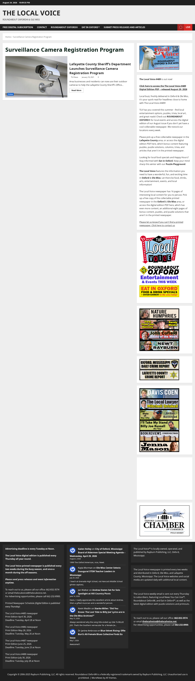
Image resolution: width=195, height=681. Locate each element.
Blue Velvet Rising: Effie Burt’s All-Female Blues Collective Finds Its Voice (97, 634)
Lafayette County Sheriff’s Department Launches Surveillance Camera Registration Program (36, 77)
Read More (77, 90)
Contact (42, 27)
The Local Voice (31, 12)
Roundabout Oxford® (64, 27)
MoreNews (97, 677)
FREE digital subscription (18, 27)
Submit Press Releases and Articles (124, 27)
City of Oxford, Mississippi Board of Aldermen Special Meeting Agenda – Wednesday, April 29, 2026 (97, 552)
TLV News (74, 77)
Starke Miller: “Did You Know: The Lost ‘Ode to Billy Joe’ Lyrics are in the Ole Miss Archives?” (97, 612)
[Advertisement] (164, 478)
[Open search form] (174, 27)
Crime (10, 94)
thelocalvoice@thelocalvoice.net (159, 621)
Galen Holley (84, 548)
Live (188, 27)
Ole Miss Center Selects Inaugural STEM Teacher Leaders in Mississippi (95, 571)
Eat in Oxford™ (91, 27)
